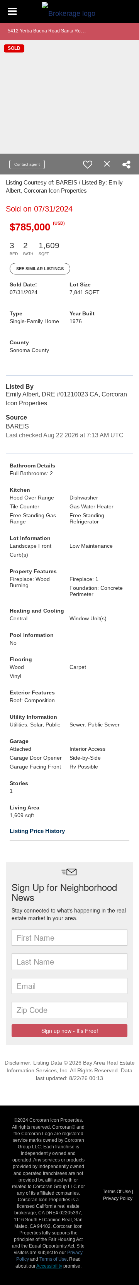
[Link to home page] (69, 11)
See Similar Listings (40, 268)
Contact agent (27, 164)
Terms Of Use (117, 1191)
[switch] (87, 164)
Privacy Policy (117, 1198)
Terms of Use (53, 1259)
